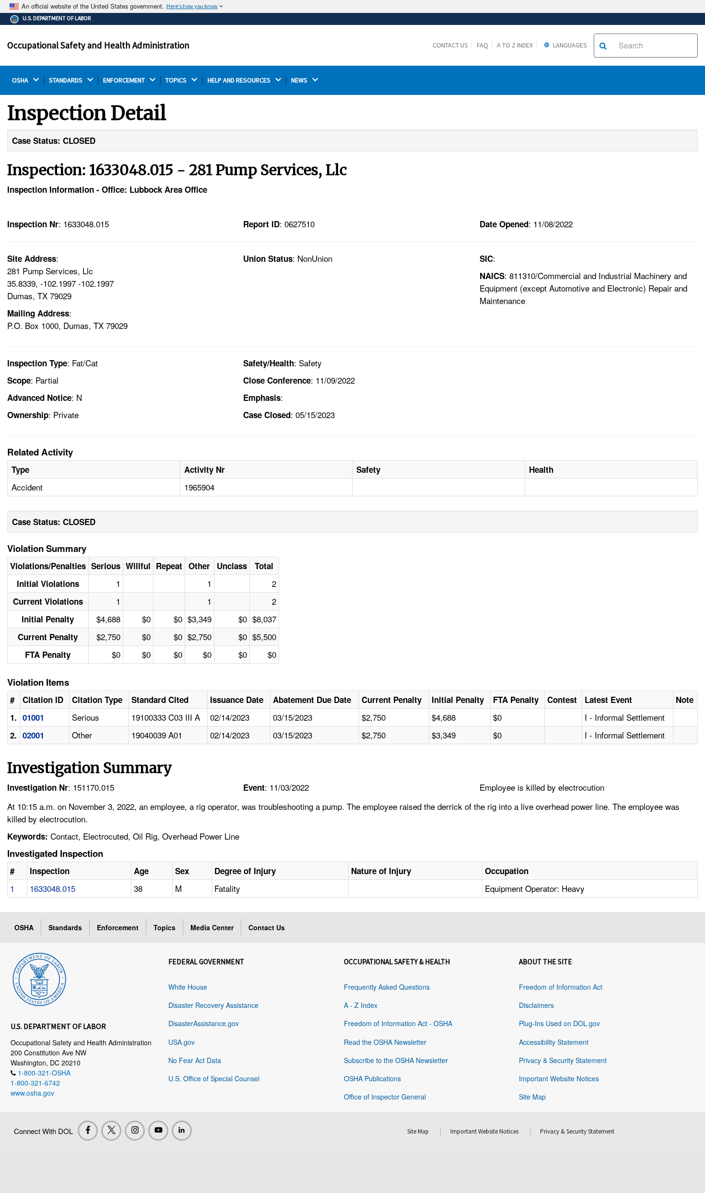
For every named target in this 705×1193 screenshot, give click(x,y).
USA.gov (181, 1042)
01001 (33, 717)
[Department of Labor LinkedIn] (182, 1131)
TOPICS (176, 80)
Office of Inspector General (385, 1096)
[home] (39, 977)
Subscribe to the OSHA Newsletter (396, 1060)
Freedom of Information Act (560, 987)
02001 (33, 735)
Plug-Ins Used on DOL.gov (559, 1023)
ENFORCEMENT (124, 80)
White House (187, 987)
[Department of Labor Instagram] (135, 1131)
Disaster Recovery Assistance (213, 1005)
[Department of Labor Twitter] (111, 1131)
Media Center (212, 927)
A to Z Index (515, 45)
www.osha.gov (32, 1093)
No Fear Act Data (194, 1060)
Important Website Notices (559, 1078)
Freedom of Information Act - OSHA (398, 1023)
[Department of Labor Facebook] (88, 1131)
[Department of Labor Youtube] (158, 1131)
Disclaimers (536, 1005)
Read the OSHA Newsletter (385, 1042)
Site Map (532, 1096)
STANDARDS (66, 80)
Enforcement (118, 927)
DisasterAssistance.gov (203, 1023)
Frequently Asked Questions (387, 987)
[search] (603, 45)
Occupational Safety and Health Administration (98, 45)
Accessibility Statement (553, 1042)
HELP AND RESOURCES (240, 80)
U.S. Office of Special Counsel (213, 1078)
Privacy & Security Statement (563, 1060)
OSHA (21, 80)
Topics (164, 927)
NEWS (300, 80)
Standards (65, 927)
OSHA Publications (372, 1078)
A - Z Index (360, 1005)
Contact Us (450, 45)
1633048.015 (52, 888)
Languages (569, 45)
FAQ (482, 45)
